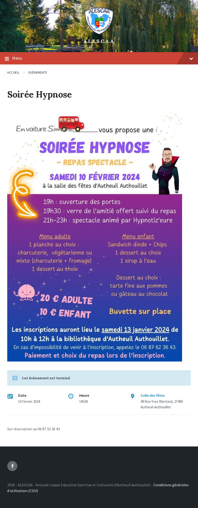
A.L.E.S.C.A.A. (99, 41)
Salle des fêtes (153, 395)
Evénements (37, 72)
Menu (17, 58)
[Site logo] (99, 33)
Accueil (13, 72)
